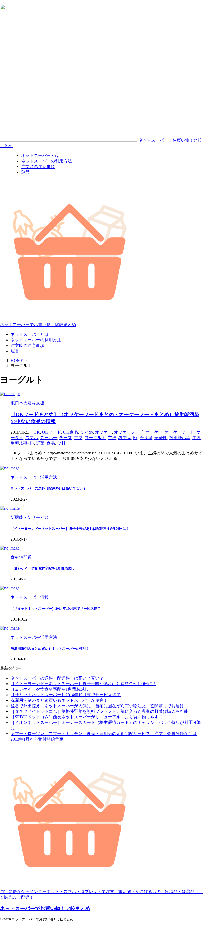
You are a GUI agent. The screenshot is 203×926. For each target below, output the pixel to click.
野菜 (40, 443)
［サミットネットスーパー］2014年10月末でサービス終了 (56, 609)
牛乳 (196, 437)
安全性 (160, 437)
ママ (78, 437)
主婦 (112, 437)
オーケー (154, 432)
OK (37, 432)
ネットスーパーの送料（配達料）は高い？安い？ (48, 488)
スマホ (31, 437)
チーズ (65, 437)
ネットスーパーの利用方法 (36, 340)
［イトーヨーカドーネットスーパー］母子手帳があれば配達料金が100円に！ (70, 529)
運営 (15, 351)
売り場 (146, 437)
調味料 (27, 443)
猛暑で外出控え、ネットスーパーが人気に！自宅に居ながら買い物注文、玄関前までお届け (97, 706)
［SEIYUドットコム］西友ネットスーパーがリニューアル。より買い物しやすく (87, 717)
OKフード (51, 432)
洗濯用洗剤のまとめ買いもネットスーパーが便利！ (50, 648)
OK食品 (70, 432)
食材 (61, 443)
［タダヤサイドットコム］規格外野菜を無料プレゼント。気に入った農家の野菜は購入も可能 (99, 711)
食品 (51, 443)
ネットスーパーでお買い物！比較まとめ (38, 324)
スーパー (48, 437)
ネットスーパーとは (30, 334)
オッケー (103, 432)
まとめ (86, 432)
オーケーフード (179, 432)
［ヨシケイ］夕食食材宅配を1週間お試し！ (44, 568)
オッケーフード (129, 432)
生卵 (15, 443)
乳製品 (124, 437)
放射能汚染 (179, 437)
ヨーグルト (95, 437)
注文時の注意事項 (27, 345)
